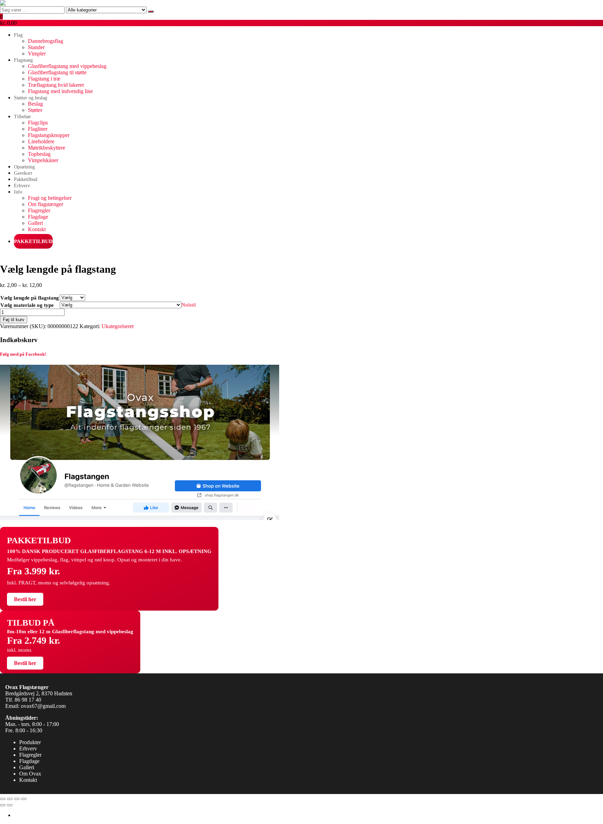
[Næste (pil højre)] (10, 805)
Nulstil (188, 305)
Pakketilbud (25, 179)
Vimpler (37, 53)
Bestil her (25, 599)
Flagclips (38, 123)
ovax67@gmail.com (43, 706)
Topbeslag (39, 154)
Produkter (30, 742)
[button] (301, 20)
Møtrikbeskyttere (46, 148)
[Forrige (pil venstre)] (3, 805)
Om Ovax (30, 774)
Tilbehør (22, 116)
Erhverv (22, 185)
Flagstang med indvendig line (60, 91)
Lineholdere (41, 141)
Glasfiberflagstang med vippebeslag (67, 66)
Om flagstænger (45, 204)
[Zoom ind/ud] (3, 799)
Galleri (35, 223)
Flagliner (37, 129)
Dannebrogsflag (45, 41)
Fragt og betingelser (50, 198)
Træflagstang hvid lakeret (56, 85)
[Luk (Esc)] (24, 799)
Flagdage (38, 217)
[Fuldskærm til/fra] (10, 799)
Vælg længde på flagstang (29, 298)
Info (18, 192)
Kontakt (37, 229)
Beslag (35, 104)
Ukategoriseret (118, 326)
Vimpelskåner (43, 160)
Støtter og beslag (30, 97)
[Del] (17, 799)
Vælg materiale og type (27, 305)
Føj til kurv (13, 319)
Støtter (35, 110)
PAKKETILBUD (33, 241)
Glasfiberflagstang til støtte (57, 72)
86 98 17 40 (28, 700)
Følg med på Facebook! (23, 354)
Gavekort (23, 173)
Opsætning (24, 166)
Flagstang (23, 60)
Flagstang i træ (44, 79)
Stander (36, 47)
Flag (18, 35)
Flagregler (39, 210)
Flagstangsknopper (48, 135)
